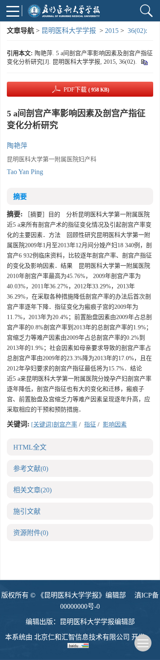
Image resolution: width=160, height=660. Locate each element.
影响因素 (115, 424)
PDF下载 (86, 89)
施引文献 (27, 511)
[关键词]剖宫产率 (54, 424)
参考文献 (30, 468)
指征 (90, 424)
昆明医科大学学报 (68, 30)
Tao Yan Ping (25, 171)
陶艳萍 (17, 145)
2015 (112, 30)
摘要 (20, 196)
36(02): (138, 30)
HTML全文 (30, 447)
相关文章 (32, 490)
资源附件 (30, 532)
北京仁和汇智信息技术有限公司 (82, 637)
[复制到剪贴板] (144, 62)
